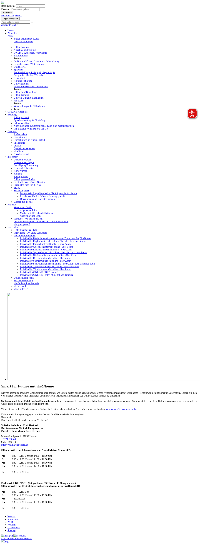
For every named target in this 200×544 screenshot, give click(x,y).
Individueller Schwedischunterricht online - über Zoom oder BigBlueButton (57, 263)
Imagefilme (19, 142)
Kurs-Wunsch (20, 171)
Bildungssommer (22, 47)
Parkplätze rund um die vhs (27, 185)
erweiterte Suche (9, 25)
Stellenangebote (21, 190)
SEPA (17, 187)
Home (11, 30)
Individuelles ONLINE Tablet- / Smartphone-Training (46, 275)
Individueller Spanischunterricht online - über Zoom (45, 261)
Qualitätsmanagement (24, 148)
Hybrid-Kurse (21, 55)
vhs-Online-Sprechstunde (26, 283)
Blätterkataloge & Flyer (25, 230)
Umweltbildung (21, 83)
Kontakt (18, 173)
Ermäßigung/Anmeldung (26, 165)
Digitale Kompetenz (24, 277)
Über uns (12, 131)
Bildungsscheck (21, 117)
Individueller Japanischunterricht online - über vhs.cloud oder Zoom (53, 252)
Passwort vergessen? (11, 15)
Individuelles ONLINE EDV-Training (39, 272)
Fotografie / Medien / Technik (28, 75)
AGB (10, 522)
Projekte (12, 204)
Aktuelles (12, 33)
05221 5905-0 (8, 439)
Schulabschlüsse (22, 123)
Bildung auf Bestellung (25, 92)
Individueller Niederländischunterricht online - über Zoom (48, 255)
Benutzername (8, 6)
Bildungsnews (21, 176)
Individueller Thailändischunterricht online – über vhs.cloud (49, 266)
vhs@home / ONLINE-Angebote (30, 232)
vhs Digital (13, 227)
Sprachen (18, 69)
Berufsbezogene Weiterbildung (29, 64)
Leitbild (17, 145)
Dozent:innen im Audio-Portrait (29, 140)
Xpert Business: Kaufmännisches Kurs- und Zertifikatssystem (44, 126)
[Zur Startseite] (2, 3)
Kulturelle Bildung (23, 81)
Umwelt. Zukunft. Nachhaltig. (29, 97)
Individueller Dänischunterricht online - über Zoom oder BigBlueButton (55, 238)
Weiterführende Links (30, 216)
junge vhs (18, 100)
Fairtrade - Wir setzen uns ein (28, 218)
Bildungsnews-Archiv (24, 179)
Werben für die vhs (23, 201)
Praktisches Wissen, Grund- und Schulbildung (36, 61)
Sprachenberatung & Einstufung (29, 120)
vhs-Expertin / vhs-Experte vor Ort (31, 128)
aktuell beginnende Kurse (26, 38)
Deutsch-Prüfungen (23, 41)
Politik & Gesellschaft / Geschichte (31, 86)
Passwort (5, 9)
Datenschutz (14, 527)
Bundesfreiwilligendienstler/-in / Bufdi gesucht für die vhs (48, 193)
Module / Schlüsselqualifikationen (36, 213)
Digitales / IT (20, 66)
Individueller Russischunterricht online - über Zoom (45, 258)
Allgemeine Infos (28, 210)
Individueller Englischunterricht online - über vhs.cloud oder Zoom (53, 241)
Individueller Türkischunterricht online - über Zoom (45, 269)
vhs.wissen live (21, 286)
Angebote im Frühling (25, 50)
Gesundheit (19, 78)
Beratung (12, 114)
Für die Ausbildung (23, 280)
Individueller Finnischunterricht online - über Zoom (45, 244)
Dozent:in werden (22, 159)
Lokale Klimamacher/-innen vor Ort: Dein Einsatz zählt (41, 221)
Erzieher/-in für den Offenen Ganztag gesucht (42, 196)
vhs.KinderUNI (21, 289)
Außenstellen (20, 134)
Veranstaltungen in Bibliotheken (29, 106)
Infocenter (13, 156)
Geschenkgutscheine (24, 168)
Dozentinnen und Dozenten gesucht (37, 199)
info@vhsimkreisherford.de (14, 444)
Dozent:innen (20, 137)
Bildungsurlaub (21, 95)
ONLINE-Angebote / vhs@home (30, 52)
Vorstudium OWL (23, 207)
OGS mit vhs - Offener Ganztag (29, 182)
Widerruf (12, 524)
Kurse (10, 36)
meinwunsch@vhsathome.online (121, 409)
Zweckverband (21, 154)
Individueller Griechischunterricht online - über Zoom (46, 246)
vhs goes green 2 (22, 224)
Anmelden (7, 12)
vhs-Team (18, 151)
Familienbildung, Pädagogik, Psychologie (34, 72)
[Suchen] (32, 22)
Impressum (13, 519)
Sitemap (11, 530)
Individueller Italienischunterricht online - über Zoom (46, 249)
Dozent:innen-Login (24, 162)
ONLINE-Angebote (18, 111)
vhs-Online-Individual (24, 235)
